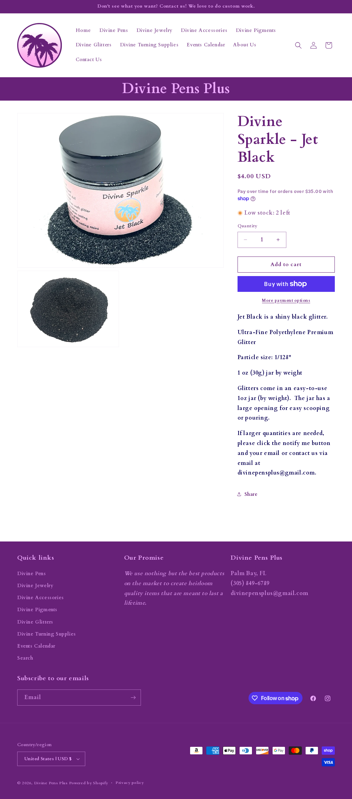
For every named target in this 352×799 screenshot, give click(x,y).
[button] (298, 45)
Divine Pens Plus (51, 783)
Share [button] (251, 494)
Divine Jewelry (35, 585)
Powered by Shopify (89, 783)
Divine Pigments (37, 609)
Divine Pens (31, 573)
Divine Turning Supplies (46, 634)
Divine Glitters (35, 622)
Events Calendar (36, 646)
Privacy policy (130, 782)
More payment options (286, 300)
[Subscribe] (133, 697)
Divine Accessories (40, 597)
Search (25, 658)
